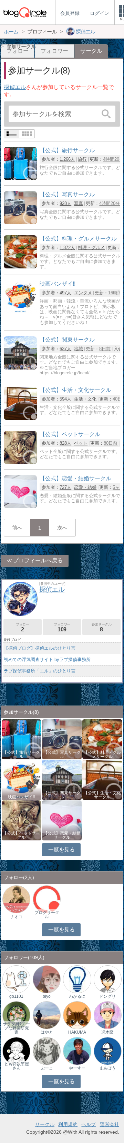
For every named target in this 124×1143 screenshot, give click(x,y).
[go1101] (16, 979)
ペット (80, 443)
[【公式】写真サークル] (20, 222)
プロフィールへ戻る (38, 560)
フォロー (22, 627)
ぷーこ (47, 1068)
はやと (47, 1032)
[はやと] (47, 1014)
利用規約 (68, 1124)
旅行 (82, 159)
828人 (65, 443)
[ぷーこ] (47, 1050)
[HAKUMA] (77, 1014)
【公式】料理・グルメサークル (102, 754)
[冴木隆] (108, 1014)
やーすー (77, 1068)
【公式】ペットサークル (21, 835)
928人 (65, 203)
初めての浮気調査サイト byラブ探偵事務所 (47, 659)
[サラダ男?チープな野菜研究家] (16, 1014)
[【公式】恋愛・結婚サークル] (20, 506)
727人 (65, 487)
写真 (78, 203)
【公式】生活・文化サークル (102, 795)
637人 (65, 348)
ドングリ (107, 996)
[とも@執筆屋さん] (16, 1050)
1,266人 (67, 159)
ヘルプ (88, 1124)
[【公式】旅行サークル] (20, 178)
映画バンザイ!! (21, 797)
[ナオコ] (16, 898)
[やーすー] (77, 1050)
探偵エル (15, 87)
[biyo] (47, 979)
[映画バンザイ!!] (20, 312)
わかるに (77, 996)
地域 (78, 348)
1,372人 (67, 247)
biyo (47, 996)
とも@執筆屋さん (16, 1066)
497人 (65, 292)
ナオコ (16, 917)
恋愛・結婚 (85, 487)
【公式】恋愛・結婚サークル (62, 835)
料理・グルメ (91, 247)
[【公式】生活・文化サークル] (20, 418)
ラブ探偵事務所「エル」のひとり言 (39, 670)
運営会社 (109, 1124)
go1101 (16, 996)
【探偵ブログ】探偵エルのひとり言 (39, 648)
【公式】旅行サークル (21, 754)
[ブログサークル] (25, 12)
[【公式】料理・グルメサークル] (20, 266)
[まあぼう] (108, 1050)
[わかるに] (77, 979)
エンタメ (83, 292)
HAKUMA (77, 1032)
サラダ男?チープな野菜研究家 (16, 1028)
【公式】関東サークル (62, 795)
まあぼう (107, 1068)
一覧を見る (61, 850)
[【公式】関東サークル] (20, 368)
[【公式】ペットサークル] (20, 462)
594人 (65, 399)
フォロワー (54, 51)
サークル (44, 1124)
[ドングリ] (108, 979)
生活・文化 (85, 399)
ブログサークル (46, 914)
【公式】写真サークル (62, 754)
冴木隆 (107, 1032)
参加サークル (102, 627)
